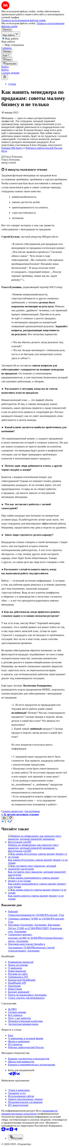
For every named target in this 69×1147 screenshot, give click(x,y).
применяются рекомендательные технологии (29, 1112)
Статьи (12, 84)
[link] (7, 59)
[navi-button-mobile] (4, 77)
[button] (5, 66)
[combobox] (15, 1137)
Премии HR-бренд (12, 148)
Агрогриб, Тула (55, 915)
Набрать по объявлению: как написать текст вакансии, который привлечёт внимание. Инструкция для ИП (33, 848)
